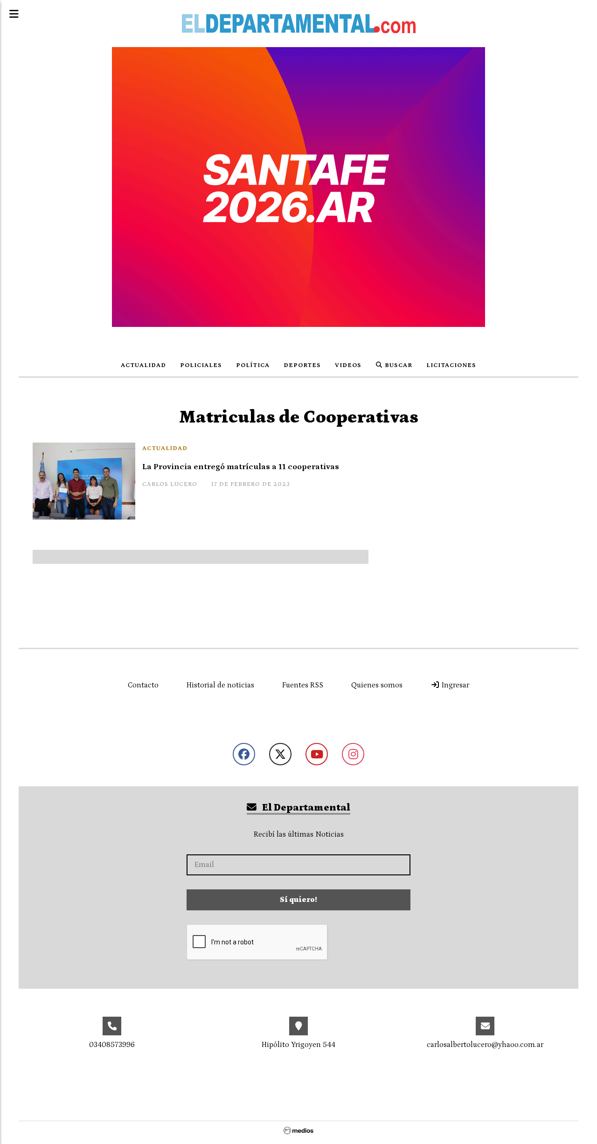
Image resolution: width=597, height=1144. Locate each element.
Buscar (397, 365)
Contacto (143, 685)
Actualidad (143, 365)
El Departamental (305, 807)
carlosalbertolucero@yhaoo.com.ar (485, 1044)
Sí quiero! (298, 899)
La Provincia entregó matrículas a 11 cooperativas (240, 466)
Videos (348, 365)
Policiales (201, 365)
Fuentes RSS (302, 685)
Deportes (302, 365)
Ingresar (454, 685)
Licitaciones (451, 365)
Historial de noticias (220, 685)
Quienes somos (377, 685)
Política (253, 365)
